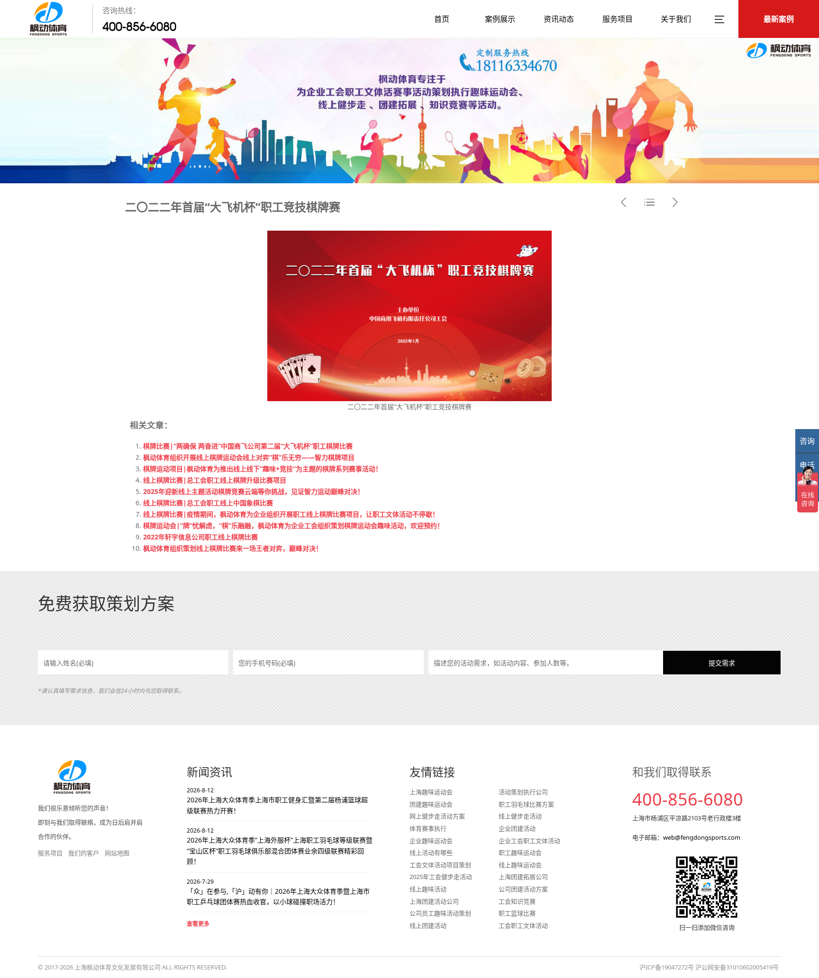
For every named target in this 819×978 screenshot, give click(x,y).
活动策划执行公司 (523, 792)
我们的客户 (83, 853)
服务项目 (617, 19)
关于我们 (676, 19)
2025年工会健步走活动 (441, 876)
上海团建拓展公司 (523, 876)
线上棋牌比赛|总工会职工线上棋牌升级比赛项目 (214, 480)
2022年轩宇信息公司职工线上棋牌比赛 (200, 536)
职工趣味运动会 (520, 852)
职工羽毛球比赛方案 (526, 804)
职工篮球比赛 (517, 913)
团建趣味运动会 (431, 804)
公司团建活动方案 (523, 889)
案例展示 (500, 19)
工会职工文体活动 (523, 925)
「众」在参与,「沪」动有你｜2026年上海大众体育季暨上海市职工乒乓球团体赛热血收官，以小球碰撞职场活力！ (278, 892)
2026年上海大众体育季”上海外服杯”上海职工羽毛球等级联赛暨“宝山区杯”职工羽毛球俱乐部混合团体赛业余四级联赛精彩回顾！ (280, 846)
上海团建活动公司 (434, 901)
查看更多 (198, 924)
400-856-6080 (139, 26)
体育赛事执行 (428, 828)
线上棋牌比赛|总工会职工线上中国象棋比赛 (208, 502)
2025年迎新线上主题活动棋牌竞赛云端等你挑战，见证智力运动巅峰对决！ (253, 491)
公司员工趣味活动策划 (440, 913)
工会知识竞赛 (517, 901)
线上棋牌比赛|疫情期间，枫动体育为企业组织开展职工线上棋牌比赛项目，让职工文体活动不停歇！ (291, 514)
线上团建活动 (428, 925)
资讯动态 (559, 19)
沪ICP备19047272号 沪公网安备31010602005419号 (709, 967)
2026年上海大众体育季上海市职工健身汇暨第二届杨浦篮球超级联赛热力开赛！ (277, 800)
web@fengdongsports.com (701, 837)
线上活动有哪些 (431, 852)
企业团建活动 (517, 828)
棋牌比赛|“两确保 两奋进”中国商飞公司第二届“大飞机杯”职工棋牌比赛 (248, 445)
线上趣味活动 (428, 889)
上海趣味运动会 (431, 792)
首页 (441, 19)
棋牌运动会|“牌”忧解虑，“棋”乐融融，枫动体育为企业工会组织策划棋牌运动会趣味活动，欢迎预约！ (293, 525)
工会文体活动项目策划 (440, 865)
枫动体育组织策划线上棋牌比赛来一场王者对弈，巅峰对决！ (232, 548)
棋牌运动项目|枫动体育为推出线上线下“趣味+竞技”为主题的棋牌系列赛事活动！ (262, 468)
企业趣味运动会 (431, 840)
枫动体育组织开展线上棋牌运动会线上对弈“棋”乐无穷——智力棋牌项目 (249, 457)
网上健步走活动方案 (437, 816)
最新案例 (779, 19)
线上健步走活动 (520, 816)
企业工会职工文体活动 (529, 840)
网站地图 (117, 853)
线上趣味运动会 (520, 865)
